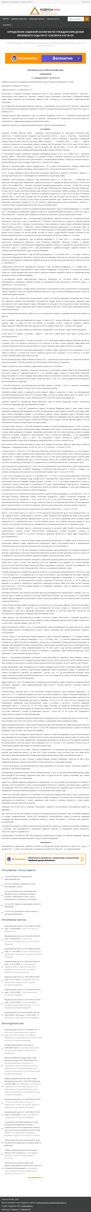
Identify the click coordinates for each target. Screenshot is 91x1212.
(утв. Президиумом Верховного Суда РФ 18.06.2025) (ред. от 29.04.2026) (21, 1154)
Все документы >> (36, 1177)
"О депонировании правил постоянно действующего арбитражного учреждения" (21, 1049)
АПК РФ (6, 19)
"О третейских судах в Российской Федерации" (22, 992)
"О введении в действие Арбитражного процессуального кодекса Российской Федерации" (22, 981)
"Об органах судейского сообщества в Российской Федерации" (22, 1114)
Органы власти (53, 19)
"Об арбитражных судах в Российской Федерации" (22, 1015)
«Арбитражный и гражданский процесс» (51, 1203)
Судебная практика (19, 19)
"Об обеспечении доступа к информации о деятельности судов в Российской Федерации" (23, 953)
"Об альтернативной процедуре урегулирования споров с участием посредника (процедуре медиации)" (22, 1004)
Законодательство (37, 19)
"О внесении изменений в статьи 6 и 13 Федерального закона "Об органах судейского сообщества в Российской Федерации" (22, 1103)
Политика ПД (26, 1209)
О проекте (7, 25)
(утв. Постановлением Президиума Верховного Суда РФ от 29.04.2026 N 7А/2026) (22, 1128)
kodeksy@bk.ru (27, 1206)
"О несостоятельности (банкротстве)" (22, 928)
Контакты (85, 2)
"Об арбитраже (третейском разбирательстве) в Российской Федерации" (22, 940)
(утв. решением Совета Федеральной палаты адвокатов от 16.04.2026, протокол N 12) (23, 1168)
